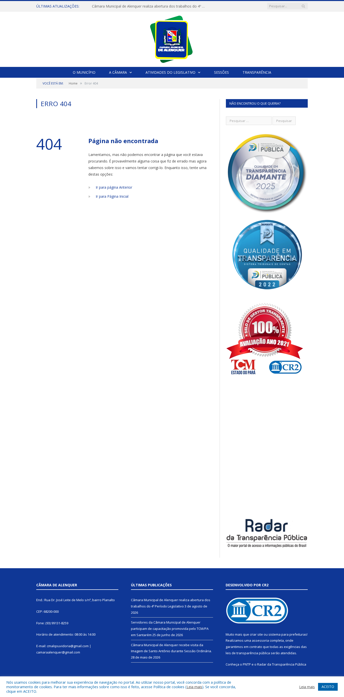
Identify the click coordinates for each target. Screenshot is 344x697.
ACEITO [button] (328, 686)
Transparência (257, 72)
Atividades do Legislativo (170, 72)
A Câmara (118, 72)
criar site (256, 634)
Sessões (221, 72)
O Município (84, 72)
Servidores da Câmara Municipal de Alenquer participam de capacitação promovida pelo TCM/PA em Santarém (150, 6)
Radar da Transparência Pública (281, 664)
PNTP (247, 664)
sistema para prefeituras (287, 634)
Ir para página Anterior (114, 187)
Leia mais (194, 686)
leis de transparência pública (248, 653)
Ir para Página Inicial (112, 196)
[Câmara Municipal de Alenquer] (172, 38)
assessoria (260, 640)
